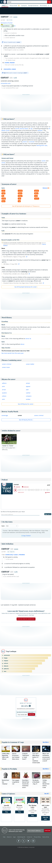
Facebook (19, 841)
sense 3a (28, 338)
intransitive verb (5, 83)
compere (28, 396)
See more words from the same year (12, 353)
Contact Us (30, 837)
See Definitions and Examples (25, 708)
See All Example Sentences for (25, 287)
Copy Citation (27, 536)
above (22, 344)
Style (3, 526)
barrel (22, 128)
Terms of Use (45, 837)
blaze (26, 128)
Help (4, 837)
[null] (30, 706)
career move (6, 367)
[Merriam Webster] (26, 700)
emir (3, 399)
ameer (28, 383)
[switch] (7, 26)
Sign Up (47, 514)
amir (3, 386)
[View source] (27, 257)
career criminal (6, 364)
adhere (4, 383)
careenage (4, 415)
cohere (4, 396)
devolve (25, 706)
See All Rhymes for (25, 404)
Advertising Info (21, 837)
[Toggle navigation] (1, 2)
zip (31, 128)
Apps (14, 837)
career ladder (30, 364)
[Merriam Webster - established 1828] (4, 1)
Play (6, 812)
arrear (4, 389)
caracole (31, 142)
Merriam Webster (4, 830)
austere (4, 393)
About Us (9, 837)
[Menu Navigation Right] (50, 5)
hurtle (17, 128)
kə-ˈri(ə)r (10, 552)
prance (24, 142)
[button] (4, 5)
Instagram (33, 841)
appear (28, 386)
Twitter (24, 841)
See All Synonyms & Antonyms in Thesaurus (25, 206)
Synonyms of (7, 23)
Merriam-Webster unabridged (26, 619)
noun (15, 17)
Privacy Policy (37, 837)
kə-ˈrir (9, 20)
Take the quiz (45, 818)
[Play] (15, 490)
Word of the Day (26, 703)
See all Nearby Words (25, 420)
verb (15, 78)
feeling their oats (42, 145)
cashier (28, 393)
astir (27, 389)
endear (28, 399)
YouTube (28, 841)
